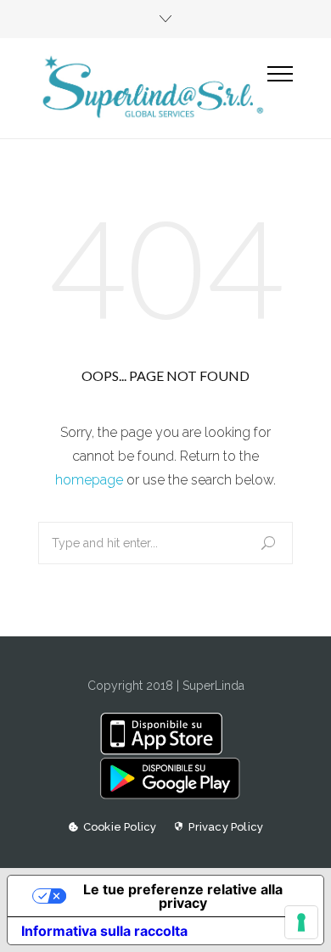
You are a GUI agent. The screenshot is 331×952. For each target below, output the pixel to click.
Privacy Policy (225, 826)
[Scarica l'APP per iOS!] (165, 751)
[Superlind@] (152, 88)
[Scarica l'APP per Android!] (165, 795)
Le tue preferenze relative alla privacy (183, 896)
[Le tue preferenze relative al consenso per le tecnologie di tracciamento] (301, 922)
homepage (89, 480)
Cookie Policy (120, 826)
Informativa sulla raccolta (104, 930)
